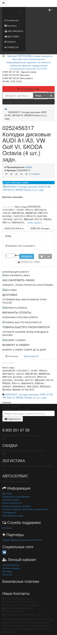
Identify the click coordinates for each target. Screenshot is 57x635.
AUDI (42, 394)
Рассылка (7, 574)
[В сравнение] (48, 256)
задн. (44, 397)
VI (13, 397)
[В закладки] (41, 256)
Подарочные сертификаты (16, 496)
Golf (9, 397)
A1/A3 (50, 394)
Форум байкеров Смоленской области (22, 539)
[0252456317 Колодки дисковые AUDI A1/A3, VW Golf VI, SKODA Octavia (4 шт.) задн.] (28, 188)
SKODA (19, 397)
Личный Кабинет (10, 564)
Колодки (23, 394)
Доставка (7, 493)
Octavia (28, 397)
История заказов (10, 568)
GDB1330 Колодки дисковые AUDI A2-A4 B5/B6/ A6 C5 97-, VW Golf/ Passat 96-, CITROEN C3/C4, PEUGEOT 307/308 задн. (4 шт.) (42, 228)
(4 (34, 397)
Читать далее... (35, 222)
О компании (12, 20)
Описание (13, 356)
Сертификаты (9, 512)
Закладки (7, 571)
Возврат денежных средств (16, 506)
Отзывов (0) (32, 356)
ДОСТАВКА (13, 36)
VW (4, 397)
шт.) (38, 397)
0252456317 (11, 394)
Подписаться (14, 418)
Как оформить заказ (12, 515)
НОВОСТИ (13, 47)
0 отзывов (34, 173)
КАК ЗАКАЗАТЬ (15, 31)
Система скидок (10, 499)
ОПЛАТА (11, 41)
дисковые (34, 394)
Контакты (11, 25)
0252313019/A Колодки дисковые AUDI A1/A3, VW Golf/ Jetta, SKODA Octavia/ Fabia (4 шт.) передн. (16, 228)
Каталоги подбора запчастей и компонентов (25, 509)
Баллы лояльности (12, 502)
